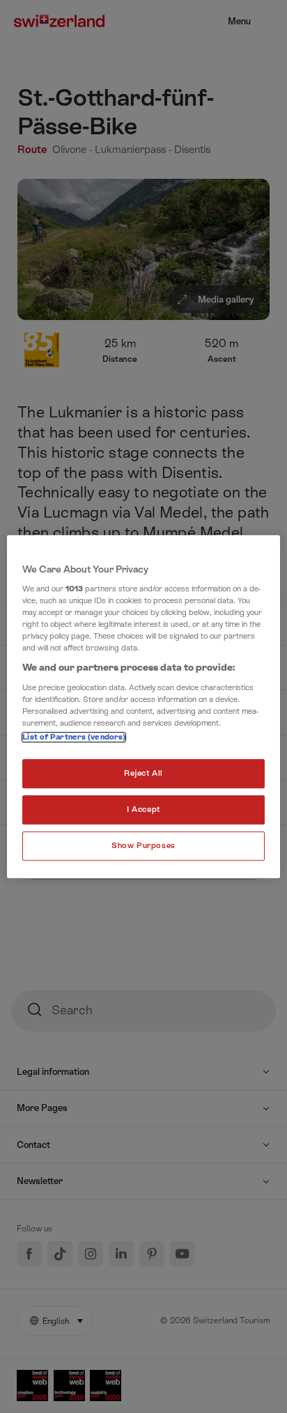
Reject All (143, 774)
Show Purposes (143, 845)
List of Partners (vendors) (73, 737)
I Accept (143, 809)
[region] (143, 707)
